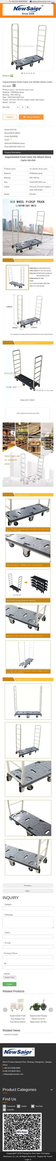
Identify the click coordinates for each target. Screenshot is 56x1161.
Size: (7, 147)
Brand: (7, 133)
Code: (7, 136)
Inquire (10, 117)
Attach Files (9, 978)
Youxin (49, 1156)
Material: (8, 143)
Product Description (13, 152)
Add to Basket (33, 117)
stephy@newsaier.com (41, 1)
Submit (9, 984)
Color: (7, 140)
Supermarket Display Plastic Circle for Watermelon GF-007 (38, 1019)
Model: (7, 130)
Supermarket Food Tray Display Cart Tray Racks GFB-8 (17, 1019)
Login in (28, 1159)
